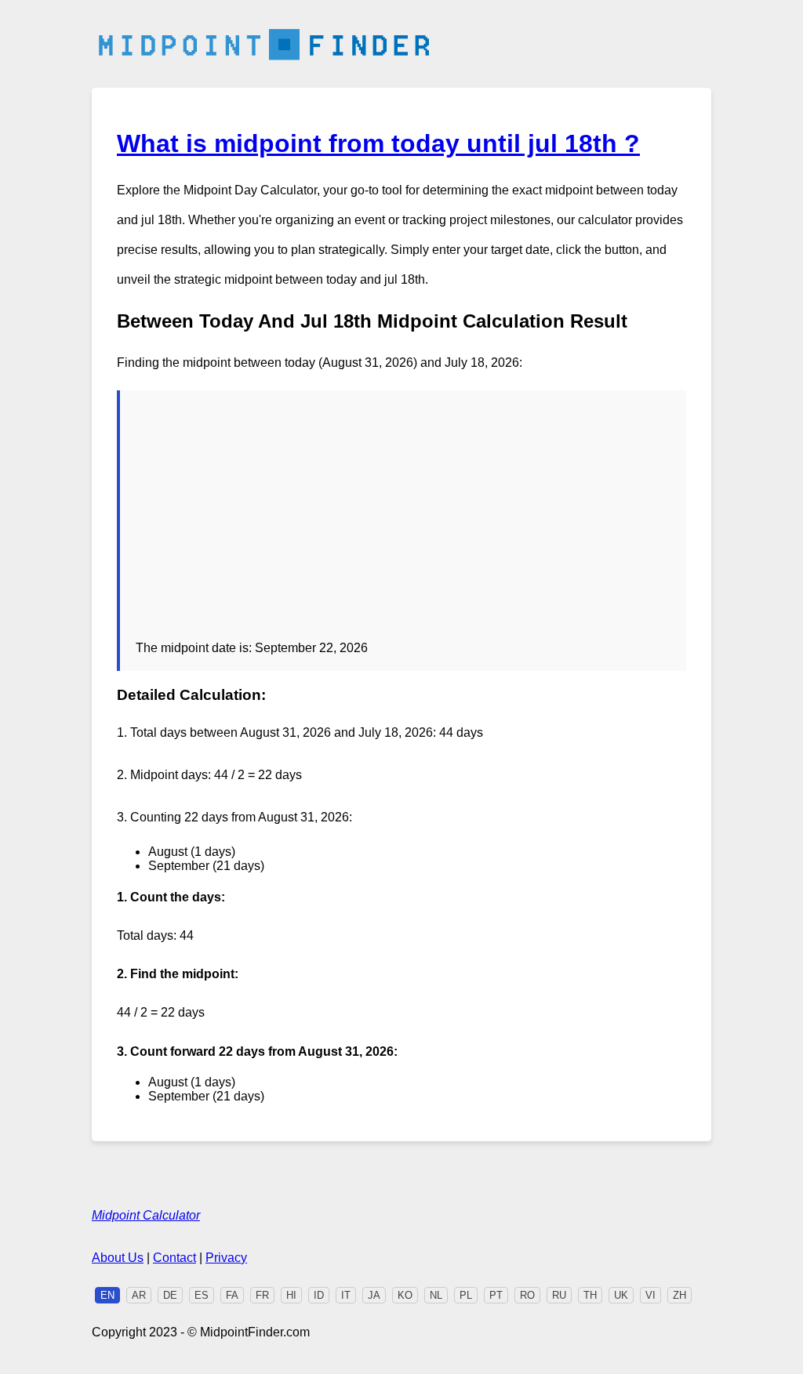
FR (262, 1295)
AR (139, 1295)
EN (107, 1295)
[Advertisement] (403, 523)
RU (559, 1295)
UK (621, 1295)
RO (527, 1295)
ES (201, 1295)
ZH (679, 1295)
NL (436, 1295)
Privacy (226, 1257)
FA (232, 1295)
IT (346, 1295)
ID (319, 1295)
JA (374, 1295)
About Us (118, 1257)
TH (590, 1295)
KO (405, 1295)
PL (466, 1295)
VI (650, 1295)
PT (496, 1295)
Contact (174, 1257)
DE (170, 1295)
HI (291, 1295)
